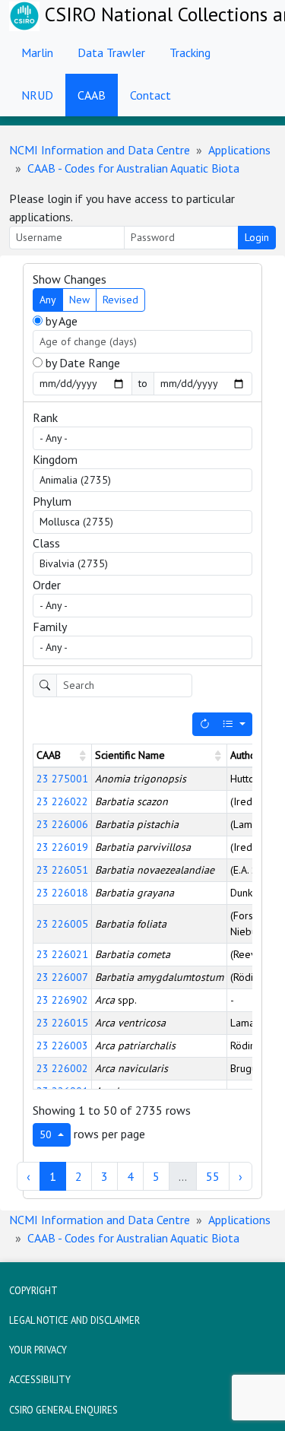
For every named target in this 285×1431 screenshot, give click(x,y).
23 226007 (62, 977)
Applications (239, 149)
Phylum (52, 501)
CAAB (92, 95)
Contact (150, 95)
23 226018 (62, 893)
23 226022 (62, 801)
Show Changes (69, 279)
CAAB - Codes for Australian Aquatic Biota (133, 168)
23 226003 (62, 1045)
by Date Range (81, 362)
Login (257, 237)
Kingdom (55, 459)
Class (46, 543)
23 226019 (62, 847)
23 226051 (62, 870)
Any (48, 299)
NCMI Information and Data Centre (99, 149)
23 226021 (62, 954)
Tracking (190, 52)
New (79, 299)
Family (50, 626)
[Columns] (234, 724)
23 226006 (62, 824)
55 (213, 1176)
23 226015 (62, 1023)
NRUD (37, 95)
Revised (120, 299)
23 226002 (62, 1068)
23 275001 (62, 778)
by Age (60, 320)
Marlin (37, 52)
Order (47, 584)
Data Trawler (111, 52)
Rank (45, 417)
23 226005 (62, 924)
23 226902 (62, 1000)
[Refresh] (204, 724)
